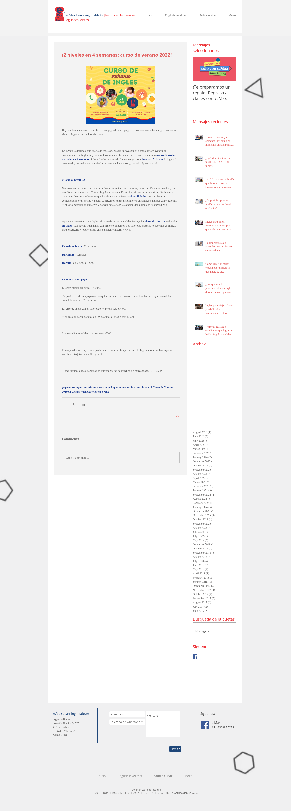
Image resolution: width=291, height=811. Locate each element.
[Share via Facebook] (64, 404)
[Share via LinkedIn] (83, 404)
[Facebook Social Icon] (205, 725)
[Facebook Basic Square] (195, 656)
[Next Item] (230, 69)
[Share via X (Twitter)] (73, 404)
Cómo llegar (60, 734)
